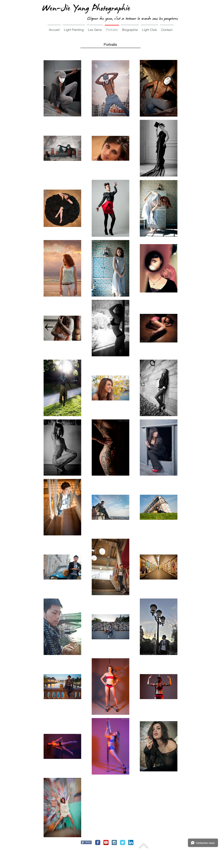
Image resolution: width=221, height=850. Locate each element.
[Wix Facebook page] (97, 842)
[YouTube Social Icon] (106, 842)
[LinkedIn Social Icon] (130, 842)
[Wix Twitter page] (122, 842)
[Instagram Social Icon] (114, 842)
